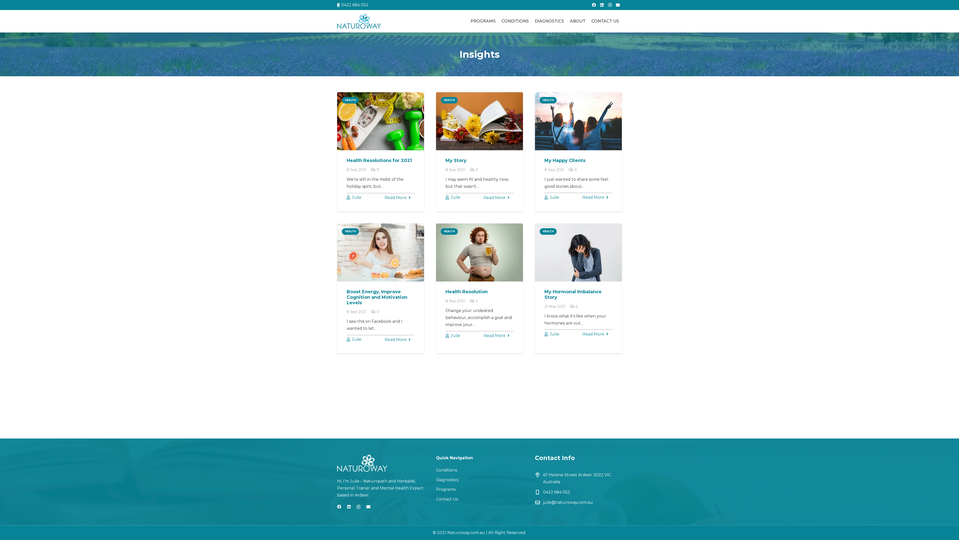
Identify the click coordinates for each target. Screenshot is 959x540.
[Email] (618, 5)
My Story (456, 160)
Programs (446, 489)
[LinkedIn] (602, 5)
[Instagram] (610, 5)
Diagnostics (447, 480)
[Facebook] (594, 5)
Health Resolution (467, 291)
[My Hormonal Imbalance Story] (578, 253)
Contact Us (447, 499)
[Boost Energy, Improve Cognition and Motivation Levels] (380, 253)
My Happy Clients (564, 160)
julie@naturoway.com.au (568, 502)
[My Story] (479, 121)
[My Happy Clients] (578, 121)
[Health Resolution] (479, 253)
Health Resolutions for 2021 (379, 160)
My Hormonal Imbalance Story (573, 294)
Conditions (446, 470)
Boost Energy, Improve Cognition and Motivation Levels (377, 297)
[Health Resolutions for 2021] (380, 121)
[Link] (359, 21)
